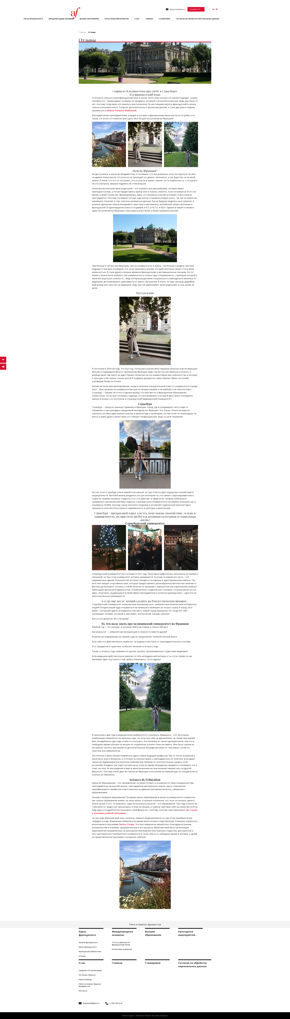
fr (217, 9)
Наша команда (85, 979)
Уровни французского (88, 942)
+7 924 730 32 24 (115, 1003)
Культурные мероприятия (117, 19)
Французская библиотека (90, 951)
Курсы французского (88, 947)
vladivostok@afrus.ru (91, 1003)
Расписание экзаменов (122, 949)
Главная (149, 19)
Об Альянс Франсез (87, 975)
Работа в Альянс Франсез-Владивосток (90, 985)
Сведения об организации (90, 970)
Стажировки (164, 19)
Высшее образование (89, 19)
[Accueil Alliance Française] (75, 13)
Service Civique (126, 824)
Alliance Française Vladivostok (121, 110)
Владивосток (195, 9)
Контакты (83, 991)
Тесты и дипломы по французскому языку (121, 943)
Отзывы (82, 956)
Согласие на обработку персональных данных (197, 19)
